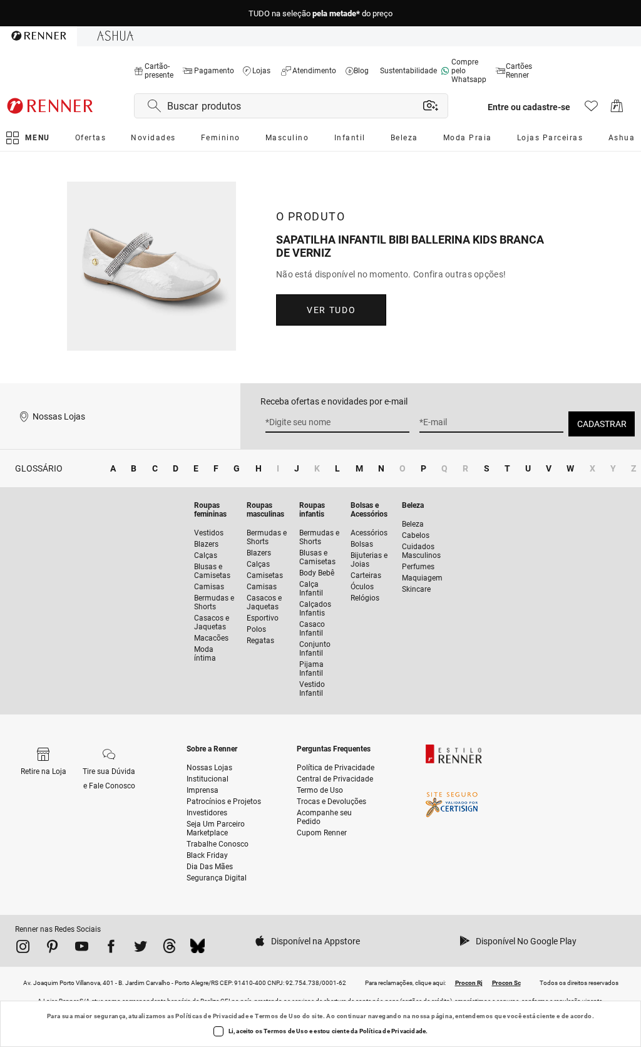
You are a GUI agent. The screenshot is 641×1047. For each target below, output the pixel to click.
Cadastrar (602, 424)
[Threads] (169, 948)
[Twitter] (140, 948)
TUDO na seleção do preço (320, 13)
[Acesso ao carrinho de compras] (617, 109)
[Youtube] (82, 948)
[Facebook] (111, 948)
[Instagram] (23, 948)
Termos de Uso (277, 1016)
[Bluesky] (197, 948)
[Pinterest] (52, 948)
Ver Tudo (331, 310)
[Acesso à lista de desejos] (591, 109)
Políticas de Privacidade (212, 1016)
